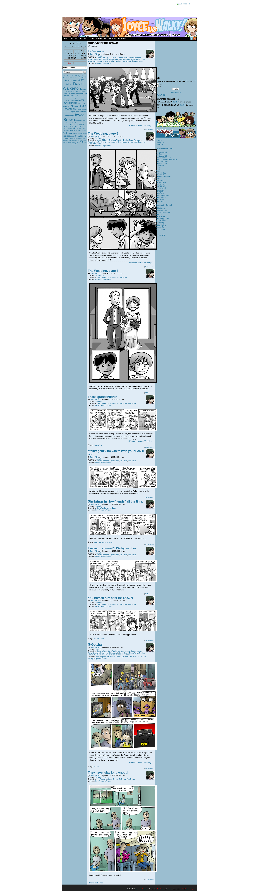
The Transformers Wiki (164, 148)
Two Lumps (160, 222)
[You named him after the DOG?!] (123, 631)
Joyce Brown (74, 117)
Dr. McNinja (160, 165)
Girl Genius (160, 175)
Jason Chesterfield (74, 101)
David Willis (94, 54)
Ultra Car (74, 144)
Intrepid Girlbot (161, 184)
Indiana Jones (99, 639)
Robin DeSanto (116, 62)
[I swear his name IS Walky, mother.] (123, 581)
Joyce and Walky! (130, 27)
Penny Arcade (161, 197)
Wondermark (160, 230)
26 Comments (149, 447)
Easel (169, 889)
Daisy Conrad (73, 77)
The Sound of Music (105, 542)
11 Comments (149, 594)
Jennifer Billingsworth (72, 106)
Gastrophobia (161, 173)
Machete (66, 123)
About (74, 38)
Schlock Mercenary (163, 213)
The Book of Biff (161, 156)
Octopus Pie (160, 194)
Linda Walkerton (80, 120)
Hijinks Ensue (161, 182)
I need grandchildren (102, 397)
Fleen (158, 171)
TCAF (175, 102)
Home (66, 38)
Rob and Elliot (161, 209)
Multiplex (159, 141)
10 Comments (149, 640)
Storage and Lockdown (70, 140)
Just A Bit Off (160, 186)
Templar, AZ (160, 145)
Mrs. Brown (97, 144)
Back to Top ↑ (189, 889)
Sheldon (159, 214)
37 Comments (149, 129)
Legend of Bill (161, 188)
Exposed (98, 649)
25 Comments (149, 267)
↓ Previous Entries (95, 883)
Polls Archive (161, 95)
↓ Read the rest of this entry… (140, 125)
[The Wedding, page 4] (123, 382)
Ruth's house (82, 130)
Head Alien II (72, 96)
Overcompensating (163, 196)
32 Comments (149, 544)
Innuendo (98, 401)
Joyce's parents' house (103, 405)
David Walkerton (73, 85)
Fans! (158, 169)
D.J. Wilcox (113, 58)
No (160, 86)
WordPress (160, 889)
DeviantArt (110, 38)
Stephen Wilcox (137, 62)
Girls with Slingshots (163, 177)
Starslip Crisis (161, 220)
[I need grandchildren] (123, 430)
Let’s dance (96, 51)
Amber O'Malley (75, 76)
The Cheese (82, 140)
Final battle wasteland (75, 94)
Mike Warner (97, 62)
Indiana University (70, 98)
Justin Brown (138, 142)
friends (96, 767)
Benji (96, 542)
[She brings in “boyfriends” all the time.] (123, 534)
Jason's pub (81, 103)
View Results (176, 92)
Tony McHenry (81, 142)
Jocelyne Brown (104, 142)
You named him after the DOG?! (110, 598)
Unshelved (160, 224)
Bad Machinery (161, 211)
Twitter (191, 38)
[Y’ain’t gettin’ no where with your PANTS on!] (123, 487)
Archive (83, 38)
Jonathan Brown (116, 142)
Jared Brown (92, 142)
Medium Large (161, 190)
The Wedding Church (69, 142)
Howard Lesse (81, 96)
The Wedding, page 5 (103, 133)
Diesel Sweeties (162, 162)
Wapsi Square (161, 226)
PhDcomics (160, 199)
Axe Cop (159, 154)
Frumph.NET (160, 235)
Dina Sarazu (75, 91)
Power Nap (160, 201)
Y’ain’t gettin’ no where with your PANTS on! (116, 452)
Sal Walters (70, 133)
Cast (91, 38)
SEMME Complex (69, 136)
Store (99, 38)
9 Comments (150, 497)
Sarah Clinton (82, 133)
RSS (195, 38)
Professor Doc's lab (74, 129)
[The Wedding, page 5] (123, 249)
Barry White (98, 445)
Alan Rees (67, 76)
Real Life (159, 207)
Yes (160, 84)
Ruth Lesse (73, 130)
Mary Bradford (75, 125)
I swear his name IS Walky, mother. (112, 548)
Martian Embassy (75, 123)
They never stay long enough (108, 772)
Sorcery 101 (160, 143)
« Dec (69, 63)
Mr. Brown (106, 62)
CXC (182, 105)
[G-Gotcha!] (123, 749)
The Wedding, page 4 (103, 271)
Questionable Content (164, 205)
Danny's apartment (102, 657)
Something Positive (163, 218)
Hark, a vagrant (161, 180)
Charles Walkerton (115, 140)
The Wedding (99, 56)
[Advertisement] (118, 9)
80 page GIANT (161, 152)
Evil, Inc (158, 167)
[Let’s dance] (123, 112)
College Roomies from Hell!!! (166, 160)
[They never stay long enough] (123, 871)
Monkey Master (75, 127)
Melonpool (159, 192)
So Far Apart (160, 216)
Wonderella (160, 228)
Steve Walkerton (79, 138)
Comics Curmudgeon (163, 158)
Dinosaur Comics (162, 164)
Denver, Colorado (116, 657)
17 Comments (149, 393)
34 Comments (149, 768)
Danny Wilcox (123, 58)
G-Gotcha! (95, 644)
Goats (158, 179)
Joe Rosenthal (74, 107)
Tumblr (122, 38)
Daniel (125, 140)
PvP (157, 203)
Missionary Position (102, 777)
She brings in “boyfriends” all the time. (115, 501)
